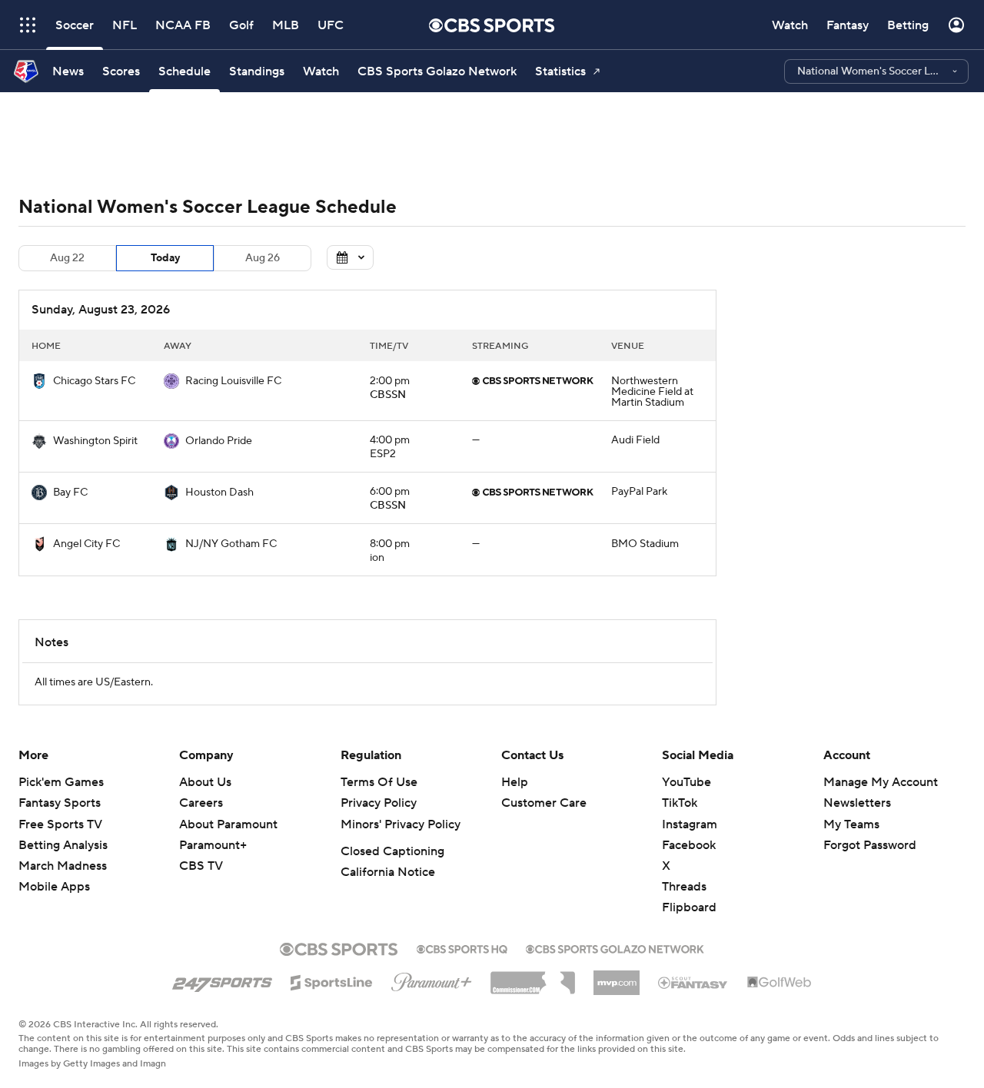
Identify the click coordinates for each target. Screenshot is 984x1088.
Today (165, 258)
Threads (684, 886)
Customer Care (544, 803)
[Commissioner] (532, 977)
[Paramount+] (431, 979)
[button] (876, 71)
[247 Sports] (222, 979)
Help (514, 782)
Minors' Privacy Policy (400, 824)
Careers (201, 803)
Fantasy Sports (59, 803)
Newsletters (857, 803)
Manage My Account (880, 782)
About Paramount (228, 824)
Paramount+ (213, 845)
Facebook (689, 845)
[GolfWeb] (779, 982)
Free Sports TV (60, 824)
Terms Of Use (379, 782)
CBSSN (388, 395)
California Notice (388, 872)
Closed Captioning (392, 851)
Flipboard (689, 907)
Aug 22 (67, 258)
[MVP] (616, 976)
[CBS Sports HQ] (462, 947)
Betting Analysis (63, 845)
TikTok (679, 803)
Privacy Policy (379, 803)
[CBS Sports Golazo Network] (615, 947)
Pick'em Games (61, 782)
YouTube (686, 782)
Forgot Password (869, 845)
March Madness (62, 866)
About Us (205, 782)
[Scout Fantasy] (693, 982)
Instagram (689, 824)
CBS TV (201, 866)
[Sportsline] (332, 980)
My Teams (851, 824)
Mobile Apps (54, 886)
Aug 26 (262, 258)
